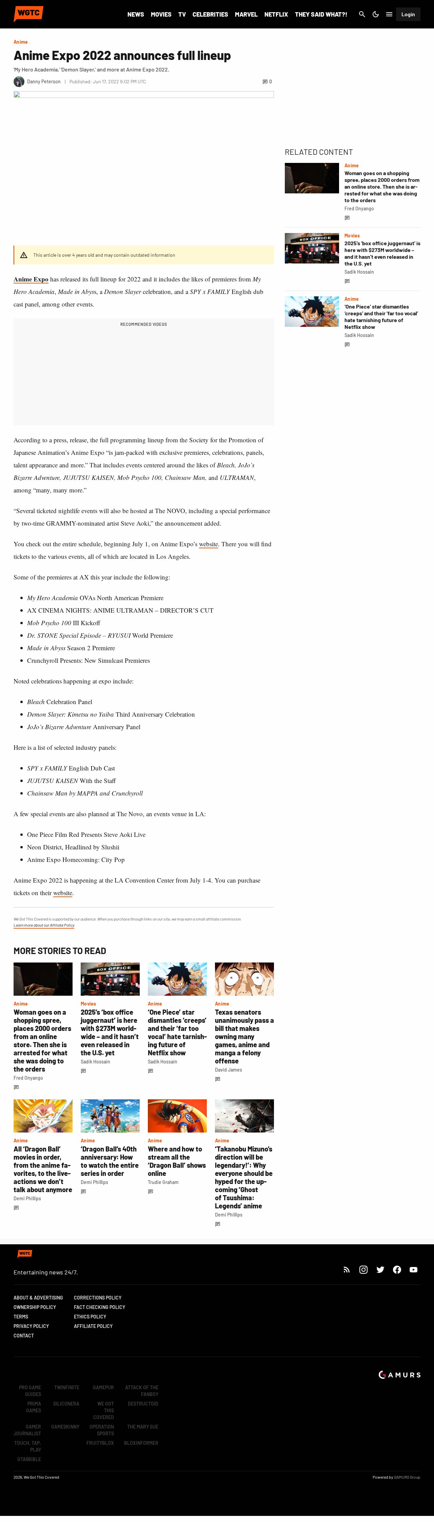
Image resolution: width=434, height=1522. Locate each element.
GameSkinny (65, 1427)
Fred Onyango (28, 1078)
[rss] (347, 1269)
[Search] (362, 14)
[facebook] (397, 1269)
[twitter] (380, 1269)
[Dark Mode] (375, 14)
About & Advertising (38, 1298)
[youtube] (414, 1269)
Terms (21, 1316)
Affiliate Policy (93, 1326)
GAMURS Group (407, 1477)
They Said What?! (321, 14)
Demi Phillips (27, 1198)
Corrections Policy (97, 1298)
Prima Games (33, 1407)
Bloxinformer (141, 1443)
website (208, 544)
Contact (24, 1335)
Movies (161, 14)
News (135, 14)
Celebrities (210, 14)
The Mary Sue (142, 1427)
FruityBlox (100, 1443)
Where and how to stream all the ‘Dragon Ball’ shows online (177, 1161)
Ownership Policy (35, 1307)
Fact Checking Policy (99, 1307)
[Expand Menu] (389, 14)
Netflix (276, 14)
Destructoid (143, 1404)
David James (228, 1070)
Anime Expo (31, 278)
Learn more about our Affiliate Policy (44, 925)
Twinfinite (66, 1387)
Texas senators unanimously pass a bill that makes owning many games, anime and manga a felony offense (244, 1036)
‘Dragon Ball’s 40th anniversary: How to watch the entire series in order (110, 1161)
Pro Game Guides (30, 1390)
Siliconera (66, 1404)
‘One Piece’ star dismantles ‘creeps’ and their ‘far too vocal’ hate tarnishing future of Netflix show (177, 1032)
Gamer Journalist (27, 1430)
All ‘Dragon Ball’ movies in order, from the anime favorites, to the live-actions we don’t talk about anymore (43, 1169)
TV (182, 14)
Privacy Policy (31, 1326)
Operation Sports (102, 1430)
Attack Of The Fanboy (141, 1390)
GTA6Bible (29, 1459)
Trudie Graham (163, 1182)
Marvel (246, 14)
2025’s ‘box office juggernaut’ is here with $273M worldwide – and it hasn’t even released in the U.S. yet (110, 1032)
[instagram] (363, 1269)
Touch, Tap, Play (27, 1446)
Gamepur (103, 1387)
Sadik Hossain (95, 1061)
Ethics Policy (90, 1316)
